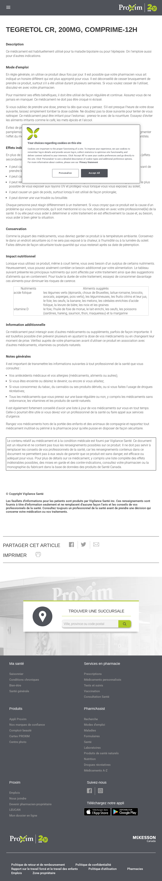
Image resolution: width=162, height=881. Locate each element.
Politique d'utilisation (103, 869)
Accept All (94, 173)
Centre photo (17, 742)
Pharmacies (135, 869)
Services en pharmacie (102, 664)
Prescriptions (93, 674)
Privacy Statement (88, 162)
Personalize (65, 173)
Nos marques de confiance (27, 724)
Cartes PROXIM (19, 736)
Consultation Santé (96, 697)
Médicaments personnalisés (102, 679)
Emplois (14, 793)
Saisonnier (16, 674)
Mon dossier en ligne (23, 815)
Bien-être (15, 685)
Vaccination (92, 691)
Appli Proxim (17, 719)
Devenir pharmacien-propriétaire (30, 804)
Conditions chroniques (24, 679)
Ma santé (16, 664)
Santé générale (19, 691)
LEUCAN (15, 810)
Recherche (91, 719)
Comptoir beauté (20, 730)
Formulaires (92, 736)
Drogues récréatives (97, 765)
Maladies (90, 730)
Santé (87, 742)
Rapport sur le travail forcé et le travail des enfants (44, 869)
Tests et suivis (93, 685)
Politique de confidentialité (93, 865)
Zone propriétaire (44, 873)
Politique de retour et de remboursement (38, 865)
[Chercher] (124, 624)
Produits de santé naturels (101, 753)
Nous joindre (17, 798)
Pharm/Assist (94, 709)
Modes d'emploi (94, 724)
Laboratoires (92, 748)
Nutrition (90, 759)
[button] (71, 545)
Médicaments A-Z (95, 770)
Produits (15, 709)
